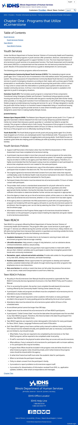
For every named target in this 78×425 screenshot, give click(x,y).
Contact (61, 10)
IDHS (5, 15)
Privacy (38, 418)
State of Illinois (20, 418)
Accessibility (30, 418)
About (49, 10)
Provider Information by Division (26, 15)
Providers (42, 10)
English (70, 2)
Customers (33, 10)
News (55, 10)
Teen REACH (8, 43)
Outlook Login (71, 424)
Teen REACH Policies (14, 46)
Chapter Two (8, 373)
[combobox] (71, 2)
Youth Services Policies (15, 40)
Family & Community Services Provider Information (54, 15)
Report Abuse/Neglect (49, 418)
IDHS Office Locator (39, 395)
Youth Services (9, 37)
